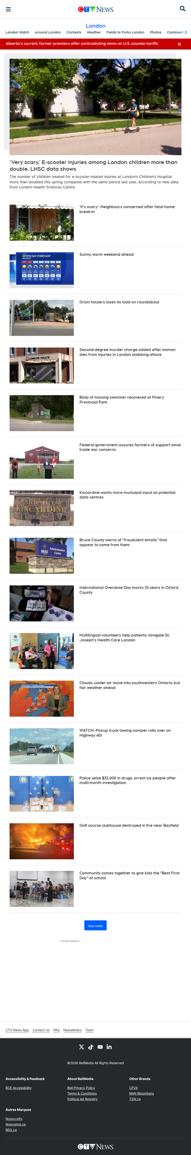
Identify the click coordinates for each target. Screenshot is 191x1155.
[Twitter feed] (81, 1047)
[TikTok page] (91, 1047)
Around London (48, 32)
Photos (155, 32)
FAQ (56, 1030)
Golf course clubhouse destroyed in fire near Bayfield (129, 825)
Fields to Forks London (125, 32)
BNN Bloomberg (141, 1093)
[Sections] (8, 9)
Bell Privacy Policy (81, 1088)
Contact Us (41, 1030)
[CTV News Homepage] (95, 9)
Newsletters (72, 1030)
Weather (94, 32)
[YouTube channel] (100, 1047)
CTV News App (17, 1030)
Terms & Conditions (82, 1093)
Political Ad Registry (82, 1099)
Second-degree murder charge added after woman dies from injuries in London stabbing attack (127, 352)
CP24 (133, 1088)
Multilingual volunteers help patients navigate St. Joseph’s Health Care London (124, 637)
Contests (73, 32)
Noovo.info (14, 1119)
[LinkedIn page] (109, 1047)
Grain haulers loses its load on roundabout (119, 302)
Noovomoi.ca (16, 1124)
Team (89, 1030)
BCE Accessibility (19, 1088)
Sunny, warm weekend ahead (106, 254)
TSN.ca (135, 1099)
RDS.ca (11, 1130)
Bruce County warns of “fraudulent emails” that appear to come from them (123, 542)
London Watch (17, 32)
